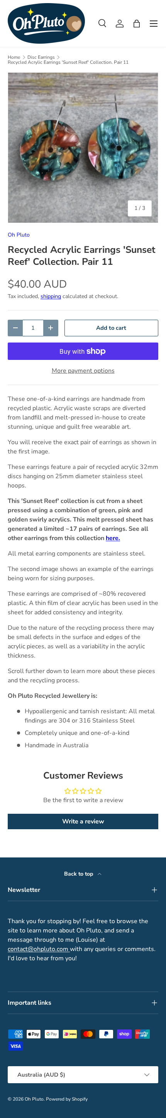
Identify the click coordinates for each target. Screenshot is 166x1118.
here (112, 538)
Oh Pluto (19, 235)
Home (14, 57)
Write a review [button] (83, 821)
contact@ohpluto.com (39, 949)
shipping (51, 296)
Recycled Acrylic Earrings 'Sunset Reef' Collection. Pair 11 (68, 62)
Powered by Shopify (67, 1099)
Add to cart (111, 328)
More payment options (83, 370)
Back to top (79, 874)
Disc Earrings (41, 57)
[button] (136, 23)
